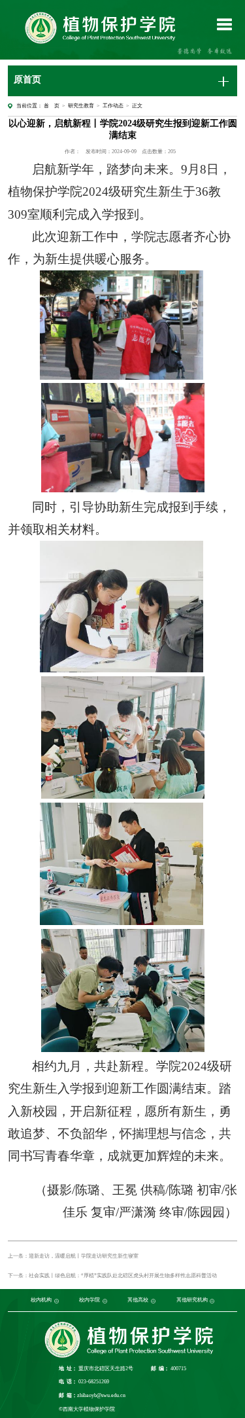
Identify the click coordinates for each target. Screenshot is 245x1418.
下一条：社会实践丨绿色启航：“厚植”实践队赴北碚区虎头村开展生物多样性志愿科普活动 (112, 1276)
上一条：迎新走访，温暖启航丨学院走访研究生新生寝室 (73, 1256)
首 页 (51, 106)
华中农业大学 (162, 1300)
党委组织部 (25, 1300)
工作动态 (113, 106)
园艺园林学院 (76, 1300)
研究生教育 (81, 106)
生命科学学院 (110, 1300)
